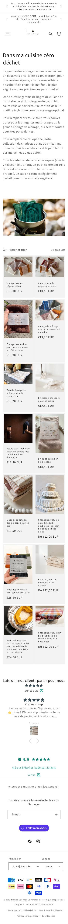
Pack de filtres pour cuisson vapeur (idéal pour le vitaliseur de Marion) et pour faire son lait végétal (18, 646)
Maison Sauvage (19, 899)
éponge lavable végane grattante (47, 285)
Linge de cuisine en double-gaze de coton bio (18, 522)
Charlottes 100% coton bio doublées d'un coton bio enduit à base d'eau (49, 637)
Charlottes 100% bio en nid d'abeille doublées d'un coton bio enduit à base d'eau (48, 525)
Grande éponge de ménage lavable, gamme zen (16, 393)
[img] (34, 685)
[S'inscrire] (56, 814)
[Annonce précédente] (7, 6)
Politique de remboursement (40, 904)
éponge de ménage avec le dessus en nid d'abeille (49, 329)
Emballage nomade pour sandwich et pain (18, 591)
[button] (7, 34)
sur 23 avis (31, 690)
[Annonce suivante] (61, 6)
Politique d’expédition (27, 916)
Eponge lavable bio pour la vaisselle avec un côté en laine (18, 347)
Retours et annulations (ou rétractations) (33, 786)
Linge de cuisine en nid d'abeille (48, 460)
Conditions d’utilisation (51, 910)
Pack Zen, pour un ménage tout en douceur (47, 582)
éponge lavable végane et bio (15, 285)
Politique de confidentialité (22, 910)
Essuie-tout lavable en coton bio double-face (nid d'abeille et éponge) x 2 (18, 453)
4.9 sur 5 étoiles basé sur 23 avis (34, 767)
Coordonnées (48, 916)
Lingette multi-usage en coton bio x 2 (49, 399)
